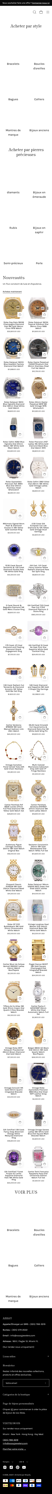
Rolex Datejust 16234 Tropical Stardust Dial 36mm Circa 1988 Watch (38, 325)
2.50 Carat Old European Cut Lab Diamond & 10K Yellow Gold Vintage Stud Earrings (38, 528)
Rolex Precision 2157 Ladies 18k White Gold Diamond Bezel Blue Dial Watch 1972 (38, 445)
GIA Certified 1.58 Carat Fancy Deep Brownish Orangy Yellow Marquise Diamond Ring (13, 1134)
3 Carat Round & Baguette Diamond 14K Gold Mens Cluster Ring (14, 607)
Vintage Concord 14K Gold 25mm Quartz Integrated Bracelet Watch (13, 1091)
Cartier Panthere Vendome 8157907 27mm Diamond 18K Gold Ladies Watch (38, 808)
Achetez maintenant (12, 291)
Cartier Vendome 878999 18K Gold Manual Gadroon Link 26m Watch (14, 728)
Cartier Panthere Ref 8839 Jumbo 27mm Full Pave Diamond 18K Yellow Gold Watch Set (13, 808)
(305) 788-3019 (10, 1440)
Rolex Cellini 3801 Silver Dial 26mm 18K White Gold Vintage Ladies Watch (38, 485)
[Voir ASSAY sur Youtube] (24, 1467)
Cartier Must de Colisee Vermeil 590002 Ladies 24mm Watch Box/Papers (13, 967)
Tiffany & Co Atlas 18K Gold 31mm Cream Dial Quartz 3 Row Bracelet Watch (13, 1009)
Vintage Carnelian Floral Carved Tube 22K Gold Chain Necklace (13, 767)
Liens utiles (9, 1356)
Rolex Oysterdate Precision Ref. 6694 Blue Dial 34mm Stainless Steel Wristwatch (13, 486)
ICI (12, 1409)
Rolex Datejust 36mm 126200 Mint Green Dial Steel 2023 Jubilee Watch (38, 888)
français (6, 1462)
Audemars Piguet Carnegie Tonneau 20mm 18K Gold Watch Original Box (13, 848)
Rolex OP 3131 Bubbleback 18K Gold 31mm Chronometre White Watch (13, 927)
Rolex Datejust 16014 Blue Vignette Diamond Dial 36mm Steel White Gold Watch (13, 405)
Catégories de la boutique (16, 1394)
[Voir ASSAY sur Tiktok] (11, 1467)
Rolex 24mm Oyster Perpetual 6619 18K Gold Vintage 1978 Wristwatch (38, 405)
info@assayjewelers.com (15, 1443)
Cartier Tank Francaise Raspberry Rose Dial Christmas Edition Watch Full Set (38, 1175)
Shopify (28, 1475)
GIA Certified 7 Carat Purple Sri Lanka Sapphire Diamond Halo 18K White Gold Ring (13, 1176)
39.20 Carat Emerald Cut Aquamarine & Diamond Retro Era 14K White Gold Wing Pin (38, 728)
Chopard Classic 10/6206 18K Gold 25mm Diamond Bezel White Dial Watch (13, 888)
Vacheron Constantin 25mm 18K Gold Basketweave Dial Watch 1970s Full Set (38, 848)
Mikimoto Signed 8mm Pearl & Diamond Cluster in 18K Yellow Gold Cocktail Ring (13, 527)
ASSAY (7, 1318)
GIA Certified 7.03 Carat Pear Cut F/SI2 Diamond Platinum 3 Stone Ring (38, 608)
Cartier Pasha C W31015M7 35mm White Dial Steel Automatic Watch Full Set (38, 1010)
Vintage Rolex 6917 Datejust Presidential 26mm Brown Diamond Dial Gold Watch (14, 1051)
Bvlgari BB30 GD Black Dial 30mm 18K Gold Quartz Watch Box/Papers (38, 1051)
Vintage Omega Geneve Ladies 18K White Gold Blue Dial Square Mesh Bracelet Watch (38, 1133)
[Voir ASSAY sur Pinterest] (18, 1467)
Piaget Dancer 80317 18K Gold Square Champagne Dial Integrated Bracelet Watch (38, 968)
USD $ (21, 1462)
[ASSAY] (15, 12)
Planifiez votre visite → (14, 1449)
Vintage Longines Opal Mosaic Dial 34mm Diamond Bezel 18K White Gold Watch (38, 927)
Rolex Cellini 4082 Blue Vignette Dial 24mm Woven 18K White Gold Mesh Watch (13, 445)
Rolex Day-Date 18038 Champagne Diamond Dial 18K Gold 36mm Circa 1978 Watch (13, 325)
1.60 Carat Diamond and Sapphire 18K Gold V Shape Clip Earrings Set (38, 688)
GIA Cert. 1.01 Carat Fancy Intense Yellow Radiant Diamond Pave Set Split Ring (38, 569)
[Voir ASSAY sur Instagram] (5, 1467)
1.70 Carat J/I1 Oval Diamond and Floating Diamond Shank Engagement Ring (13, 648)
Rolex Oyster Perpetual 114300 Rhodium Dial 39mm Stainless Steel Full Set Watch (38, 365)
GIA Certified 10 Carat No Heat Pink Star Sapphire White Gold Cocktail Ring (38, 648)
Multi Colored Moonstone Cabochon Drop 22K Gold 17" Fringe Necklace (38, 768)
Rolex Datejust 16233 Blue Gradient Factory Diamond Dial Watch (14, 364)
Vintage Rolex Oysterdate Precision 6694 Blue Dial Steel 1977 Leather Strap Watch (38, 1092)
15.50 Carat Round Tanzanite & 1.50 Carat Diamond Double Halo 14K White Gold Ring (13, 569)
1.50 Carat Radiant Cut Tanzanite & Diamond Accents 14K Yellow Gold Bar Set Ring (13, 688)
